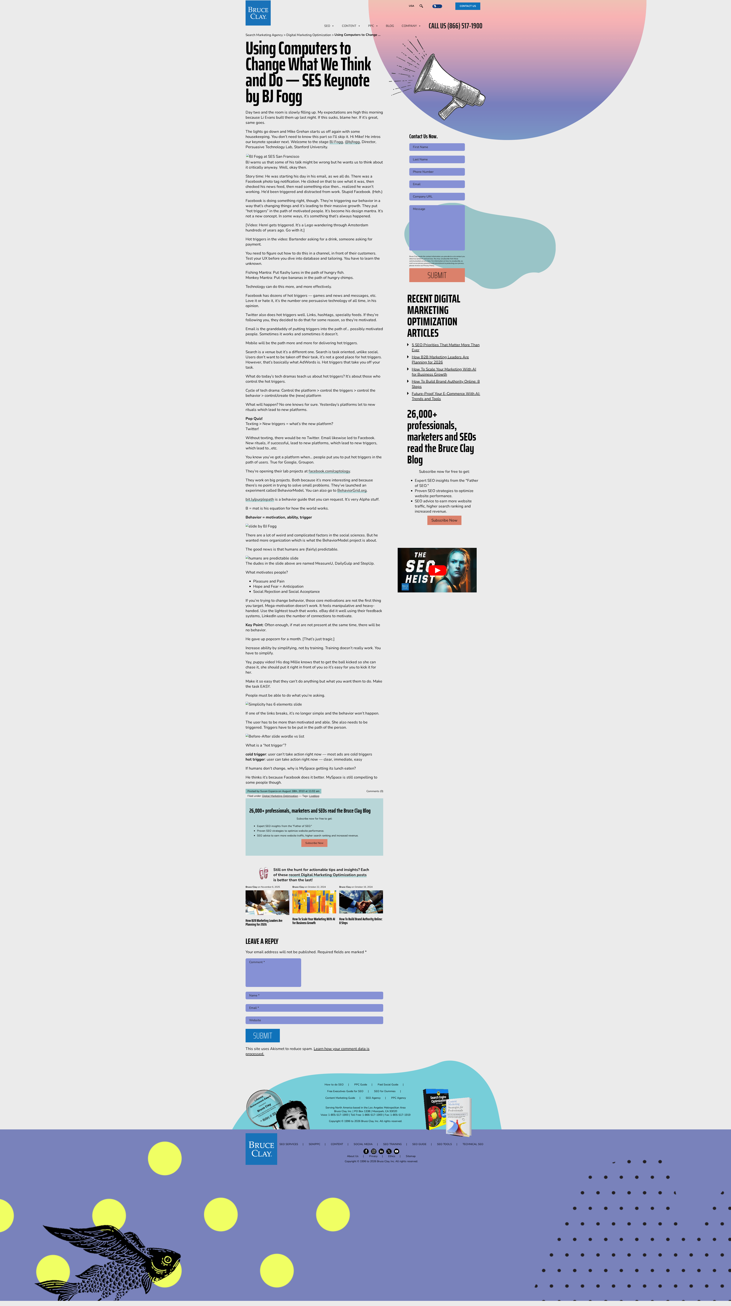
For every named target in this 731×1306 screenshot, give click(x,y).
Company (409, 26)
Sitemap (411, 1156)
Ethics (391, 1156)
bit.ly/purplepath (260, 499)
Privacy (373, 1156)
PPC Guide (360, 1084)
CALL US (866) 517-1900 (455, 26)
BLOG (390, 26)
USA (411, 6)
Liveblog (314, 796)
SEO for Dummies (385, 1091)
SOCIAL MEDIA (363, 1144)
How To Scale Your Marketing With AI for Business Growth (313, 921)
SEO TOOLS (444, 1144)
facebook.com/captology (329, 471)
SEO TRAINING (392, 1144)
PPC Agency (398, 1098)
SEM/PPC (314, 1144)
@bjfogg (352, 141)
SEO (327, 26)
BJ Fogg (336, 141)
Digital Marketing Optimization (280, 796)
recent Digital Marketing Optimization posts (328, 874)
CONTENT (349, 26)
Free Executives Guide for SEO (345, 1091)
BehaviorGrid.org (352, 490)
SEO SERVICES (288, 1144)
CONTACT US (468, 6)
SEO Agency (373, 1098)
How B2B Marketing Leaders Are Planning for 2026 (264, 922)
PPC (371, 26)
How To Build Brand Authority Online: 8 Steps (360, 921)
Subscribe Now (314, 843)
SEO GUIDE (419, 1144)
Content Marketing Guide (340, 1098)
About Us (352, 1156)
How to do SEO (334, 1084)
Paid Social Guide (388, 1084)
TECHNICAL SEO (473, 1144)
